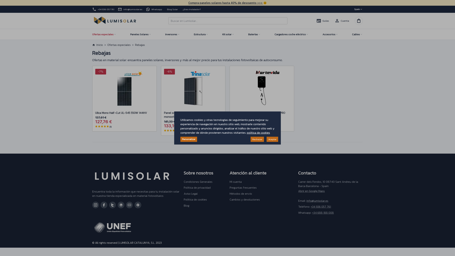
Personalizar (188, 139)
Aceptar (272, 139)
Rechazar (257, 139)
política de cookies (258, 132)
